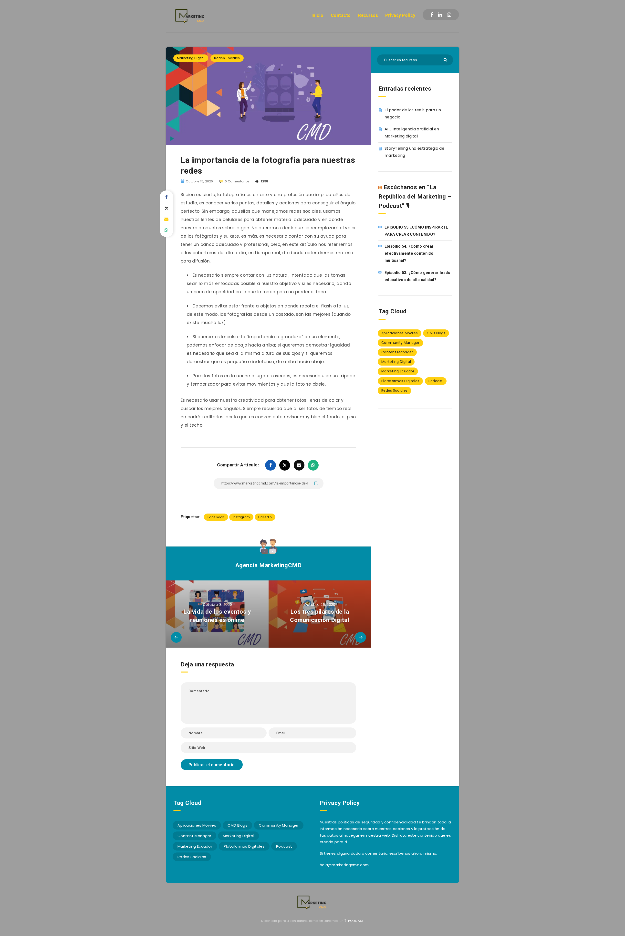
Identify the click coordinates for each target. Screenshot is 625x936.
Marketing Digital (191, 58)
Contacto (341, 15)
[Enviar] (446, 59)
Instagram (241, 517)
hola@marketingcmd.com (344, 864)
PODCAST (356, 920)
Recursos (368, 15)
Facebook (216, 517)
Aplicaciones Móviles (399, 333)
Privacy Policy (400, 15)
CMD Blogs (436, 333)
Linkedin (264, 517)
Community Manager (400, 342)
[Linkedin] (440, 14)
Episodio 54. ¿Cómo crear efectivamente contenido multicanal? (409, 253)
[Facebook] (431, 14)
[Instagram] (449, 14)
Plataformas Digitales (400, 381)
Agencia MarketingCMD (268, 565)
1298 (264, 181)
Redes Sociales (227, 58)
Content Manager (397, 352)
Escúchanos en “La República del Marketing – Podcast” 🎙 (414, 197)
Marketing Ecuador (397, 371)
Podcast (435, 381)
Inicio (317, 15)
